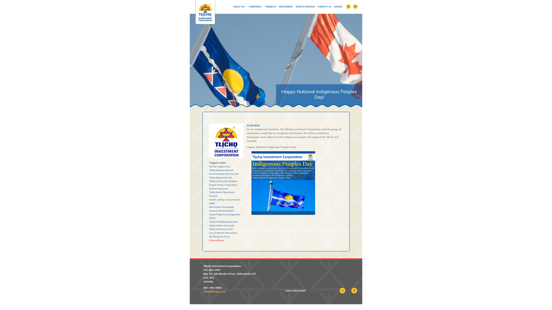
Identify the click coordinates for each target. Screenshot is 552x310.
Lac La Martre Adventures (223, 232)
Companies (255, 6)
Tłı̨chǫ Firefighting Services (223, 221)
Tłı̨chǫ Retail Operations (222, 192)
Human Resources (218, 188)
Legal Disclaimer (295, 290)
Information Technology (221, 207)
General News (216, 240)
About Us (238, 6)
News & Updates (305, 6)
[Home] (205, 12)
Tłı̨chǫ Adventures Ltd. (221, 229)
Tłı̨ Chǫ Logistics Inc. (220, 166)
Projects (271, 6)
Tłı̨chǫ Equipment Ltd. (220, 177)
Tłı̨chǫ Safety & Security (221, 225)
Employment (286, 6)
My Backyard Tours (219, 236)
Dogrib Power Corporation (223, 184)
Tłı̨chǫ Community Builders (223, 181)
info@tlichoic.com (214, 291)
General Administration (221, 210)
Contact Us (324, 6)
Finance (213, 195)
